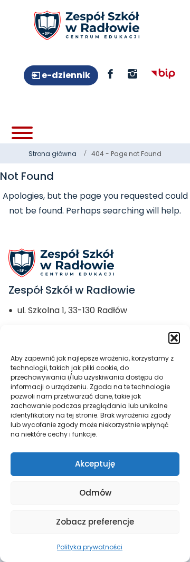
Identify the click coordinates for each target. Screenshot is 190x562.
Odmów (95, 492)
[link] (86, 25)
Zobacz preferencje (95, 521)
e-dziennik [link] (65, 75)
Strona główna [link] (52, 153)
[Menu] (22, 133)
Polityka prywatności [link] (89, 546)
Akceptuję (95, 463)
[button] (174, 338)
